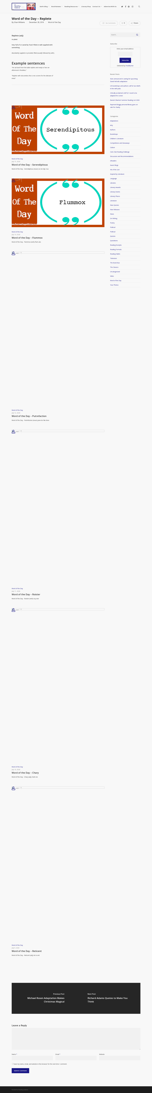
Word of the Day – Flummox (27, 237)
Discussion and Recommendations (121, 156)
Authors (112, 130)
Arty (111, 125)
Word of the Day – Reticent (27, 951)
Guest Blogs (114, 165)
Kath (17, 107)
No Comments (110, 23)
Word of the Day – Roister (26, 594)
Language (113, 178)
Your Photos (114, 285)
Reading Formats (116, 249)
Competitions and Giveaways (120, 143)
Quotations (114, 241)
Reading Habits (115, 254)
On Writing (113, 218)
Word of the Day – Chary (25, 772)
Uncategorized (115, 272)
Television (113, 258)
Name (14, 1054)
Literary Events (115, 192)
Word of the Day (54, 22)
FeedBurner (129, 66)
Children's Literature (116, 139)
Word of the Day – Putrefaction (29, 416)
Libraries (113, 183)
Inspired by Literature (117, 174)
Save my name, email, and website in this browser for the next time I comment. (40, 1064)
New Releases (115, 210)
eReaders (113, 161)
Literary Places (115, 196)
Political (112, 227)
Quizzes (112, 236)
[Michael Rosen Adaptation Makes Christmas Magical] (44, 998)
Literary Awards (115, 187)
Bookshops (114, 134)
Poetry (112, 223)
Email (57, 1054)
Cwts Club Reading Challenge (119, 152)
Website (102, 1054)
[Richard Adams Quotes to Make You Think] (108, 998)
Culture (112, 147)
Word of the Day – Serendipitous (30, 164)
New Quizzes (114, 205)
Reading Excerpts (116, 245)
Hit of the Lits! (115, 170)
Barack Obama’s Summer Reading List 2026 (124, 100)
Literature (113, 201)
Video (112, 276)
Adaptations (114, 121)
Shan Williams (19, 22)
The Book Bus (115, 263)
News (112, 214)
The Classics (114, 267)
